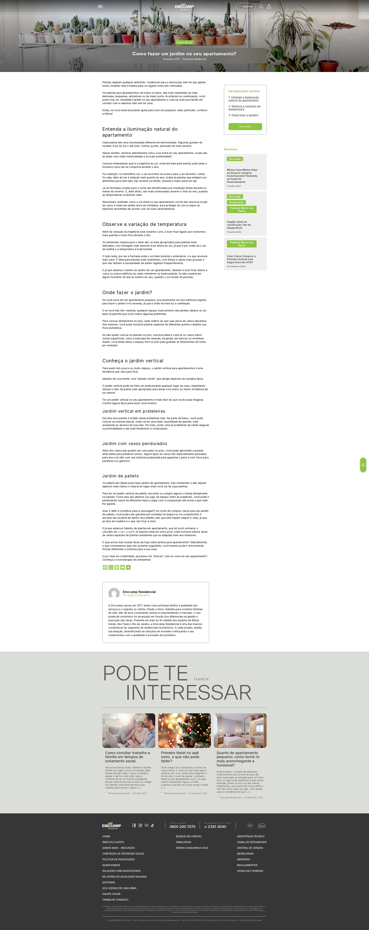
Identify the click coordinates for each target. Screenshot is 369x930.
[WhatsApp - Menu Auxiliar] (363, 465)
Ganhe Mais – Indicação (118, 848)
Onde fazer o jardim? (244, 115)
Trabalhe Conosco (115, 899)
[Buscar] (261, 6)
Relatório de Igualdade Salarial (124, 876)
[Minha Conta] (269, 6)
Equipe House (111, 894)
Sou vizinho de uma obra (119, 888)
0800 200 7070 (182, 826)
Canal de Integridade (252, 842)
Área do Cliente (113, 842)
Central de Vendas (250, 848)
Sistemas (108, 882)
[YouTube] (146, 825)
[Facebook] (134, 826)
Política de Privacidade (118, 859)
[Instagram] (140, 826)
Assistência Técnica (250, 836)
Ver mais (245, 126)
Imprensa (243, 859)
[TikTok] (152, 826)
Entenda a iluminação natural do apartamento (243, 99)
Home (106, 836)
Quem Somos (111, 865)
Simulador (183, 842)
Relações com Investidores (121, 871)
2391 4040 (215, 826)
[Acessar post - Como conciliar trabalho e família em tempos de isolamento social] (128, 757)
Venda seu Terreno (250, 871)
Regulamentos (247, 865)
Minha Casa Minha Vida (192, 848)
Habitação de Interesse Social (123, 853)
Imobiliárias (245, 853)
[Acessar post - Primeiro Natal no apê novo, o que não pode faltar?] (184, 757)
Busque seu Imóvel (189, 836)
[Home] (184, 6)
